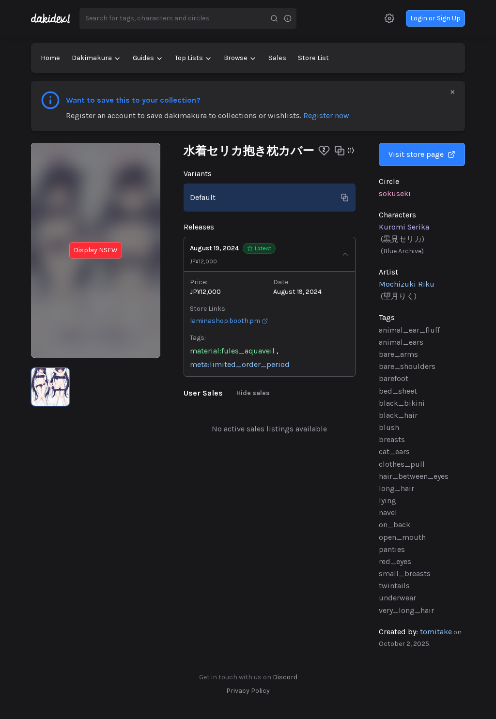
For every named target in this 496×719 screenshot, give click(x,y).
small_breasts (405, 573)
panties (392, 549)
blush (389, 427)
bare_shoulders (407, 366)
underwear (397, 597)
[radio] (50, 386)
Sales (277, 58)
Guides (143, 58)
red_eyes (395, 561)
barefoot (393, 378)
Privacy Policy (248, 691)
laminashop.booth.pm (225, 321)
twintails (394, 585)
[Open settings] (389, 18)
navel (388, 512)
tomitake (436, 631)
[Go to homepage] (55, 18)
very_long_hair (406, 610)
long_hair (396, 488)
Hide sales (253, 393)
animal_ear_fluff (409, 330)
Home (50, 58)
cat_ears (394, 451)
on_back (394, 524)
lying (387, 500)
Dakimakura (92, 58)
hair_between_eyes (414, 476)
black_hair (398, 415)
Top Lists (189, 58)
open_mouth (402, 537)
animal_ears (401, 342)
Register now (326, 115)
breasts (392, 439)
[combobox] (173, 18)
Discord (285, 677)
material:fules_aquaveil (232, 350)
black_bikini (402, 403)
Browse (236, 58)
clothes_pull (402, 464)
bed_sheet (398, 391)
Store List (313, 58)
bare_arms (398, 354)
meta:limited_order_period (240, 364)
